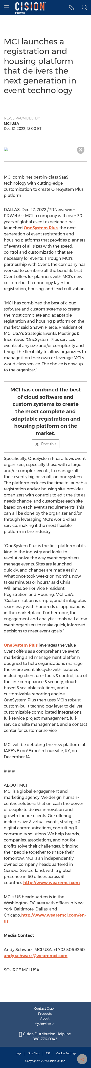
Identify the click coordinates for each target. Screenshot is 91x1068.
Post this (48, 444)
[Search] (84, 7)
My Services (43, 1024)
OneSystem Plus (41, 228)
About (45, 1018)
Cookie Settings (66, 1053)
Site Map (33, 1053)
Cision (52, 1061)
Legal (19, 1053)
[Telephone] (71, 7)
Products (45, 1013)
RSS (48, 1053)
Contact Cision (45, 1008)
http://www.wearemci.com (51, 882)
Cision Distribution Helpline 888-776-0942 (46, 1036)
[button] (45, 149)
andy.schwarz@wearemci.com (35, 955)
